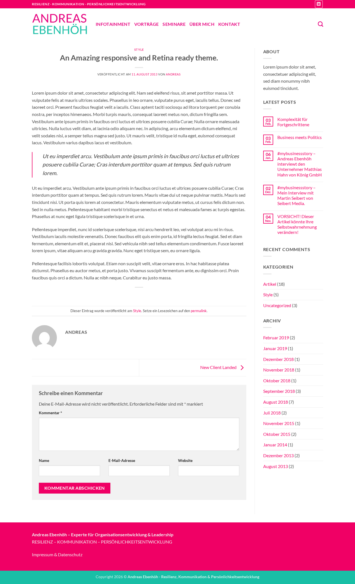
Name (44, 460)
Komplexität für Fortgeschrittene (293, 122)
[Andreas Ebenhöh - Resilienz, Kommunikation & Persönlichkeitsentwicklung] (59, 24)
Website (185, 460)
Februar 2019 (276, 337)
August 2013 (275, 466)
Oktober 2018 (276, 380)
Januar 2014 (275, 444)
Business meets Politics (299, 137)
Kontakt (229, 24)
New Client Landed (218, 367)
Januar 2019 (275, 348)
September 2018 (279, 391)
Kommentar (50, 412)
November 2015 (278, 423)
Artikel (269, 284)
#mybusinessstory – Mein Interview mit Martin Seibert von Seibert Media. (296, 195)
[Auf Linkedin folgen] (319, 4)
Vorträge (146, 24)
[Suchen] (320, 24)
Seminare (174, 24)
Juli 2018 (272, 412)
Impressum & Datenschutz (57, 554)
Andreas (173, 74)
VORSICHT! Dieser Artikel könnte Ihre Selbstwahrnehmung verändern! (297, 224)
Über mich (201, 24)
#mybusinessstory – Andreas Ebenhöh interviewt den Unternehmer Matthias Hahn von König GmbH (299, 164)
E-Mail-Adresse (121, 460)
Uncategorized (277, 305)
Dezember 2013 (278, 455)
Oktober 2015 (276, 434)
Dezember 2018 (278, 359)
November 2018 (278, 369)
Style (139, 49)
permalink (199, 311)
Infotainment (113, 24)
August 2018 (275, 401)
